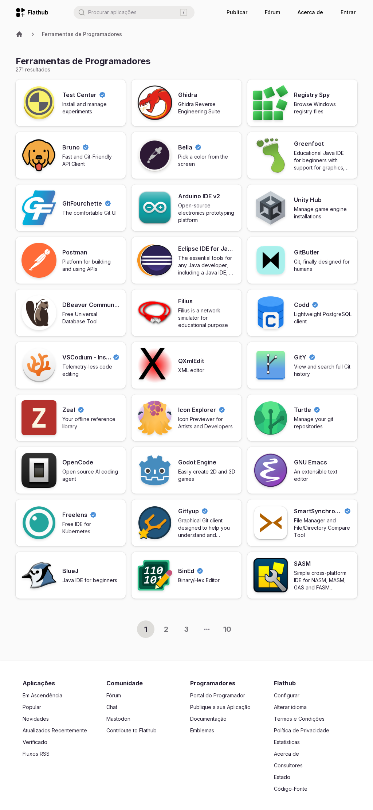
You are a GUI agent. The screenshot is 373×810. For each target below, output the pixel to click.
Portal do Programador (217, 695)
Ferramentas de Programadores (82, 34)
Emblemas (202, 730)
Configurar (286, 695)
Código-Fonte (290, 789)
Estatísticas (287, 742)
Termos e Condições (299, 719)
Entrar (348, 12)
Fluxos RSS (36, 754)
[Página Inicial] (19, 34)
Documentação (208, 719)
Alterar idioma (290, 707)
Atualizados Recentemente (55, 730)
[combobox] (134, 12)
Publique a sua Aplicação (220, 707)
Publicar (237, 12)
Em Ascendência (42, 695)
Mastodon (118, 719)
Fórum (272, 12)
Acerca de (310, 12)
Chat (111, 707)
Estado (282, 777)
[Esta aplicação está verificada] (102, 94)
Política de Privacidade (301, 730)
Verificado (35, 742)
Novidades (36, 719)
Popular (32, 707)
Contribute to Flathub (131, 730)
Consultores (288, 765)
